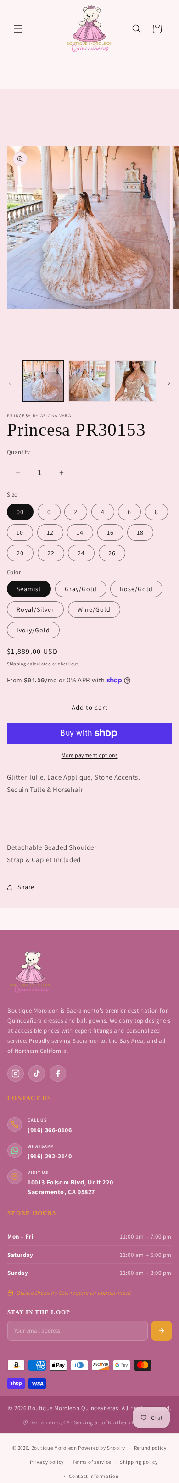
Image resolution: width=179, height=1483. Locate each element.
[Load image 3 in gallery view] (135, 381)
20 (20, 553)
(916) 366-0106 (50, 1130)
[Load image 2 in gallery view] (89, 381)
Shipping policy (139, 1462)
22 (51, 553)
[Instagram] (15, 1073)
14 (80, 532)
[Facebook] (58, 1073)
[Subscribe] (161, 1331)
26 (112, 553)
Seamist (29, 589)
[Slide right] (169, 383)
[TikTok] (36, 1073)
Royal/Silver (35, 609)
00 (20, 512)
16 (110, 532)
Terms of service (92, 1462)
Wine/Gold (94, 609)
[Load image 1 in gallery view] (43, 381)
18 (140, 532)
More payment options (90, 755)
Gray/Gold (81, 589)
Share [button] (25, 887)
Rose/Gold (136, 589)
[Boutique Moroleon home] (30, 972)
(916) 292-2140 (50, 1156)
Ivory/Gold (33, 630)
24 (81, 553)
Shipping (16, 664)
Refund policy (150, 1447)
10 (20, 532)
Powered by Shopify (101, 1447)
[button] (18, 29)
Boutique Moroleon (54, 1447)
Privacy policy (47, 1462)
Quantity (18, 452)
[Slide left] (10, 383)
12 (50, 532)
